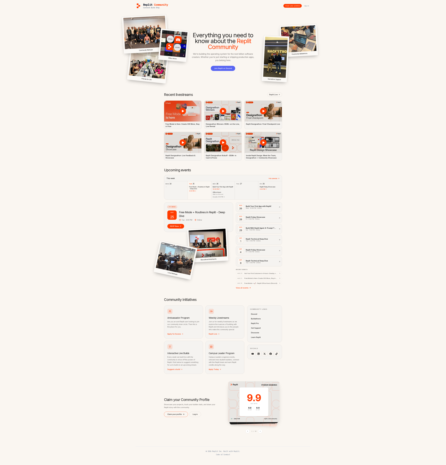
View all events (242, 288)
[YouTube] (252, 353)
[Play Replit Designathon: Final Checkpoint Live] (263, 111)
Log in (195, 414)
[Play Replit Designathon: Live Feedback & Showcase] (182, 142)
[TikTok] (276, 353)
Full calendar (273, 178)
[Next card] (260, 431)
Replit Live (273, 95)
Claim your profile (174, 414)
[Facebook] (270, 353)
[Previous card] (248, 431)
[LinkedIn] (258, 353)
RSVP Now (174, 226)
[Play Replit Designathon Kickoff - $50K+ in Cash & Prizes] (223, 142)
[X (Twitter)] (264, 353)
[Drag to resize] (317, 54)
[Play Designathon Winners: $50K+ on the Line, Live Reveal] (223, 111)
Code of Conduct (223, 455)
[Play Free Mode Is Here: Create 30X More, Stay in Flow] (182, 111)
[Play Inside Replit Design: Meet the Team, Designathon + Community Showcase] (263, 142)
